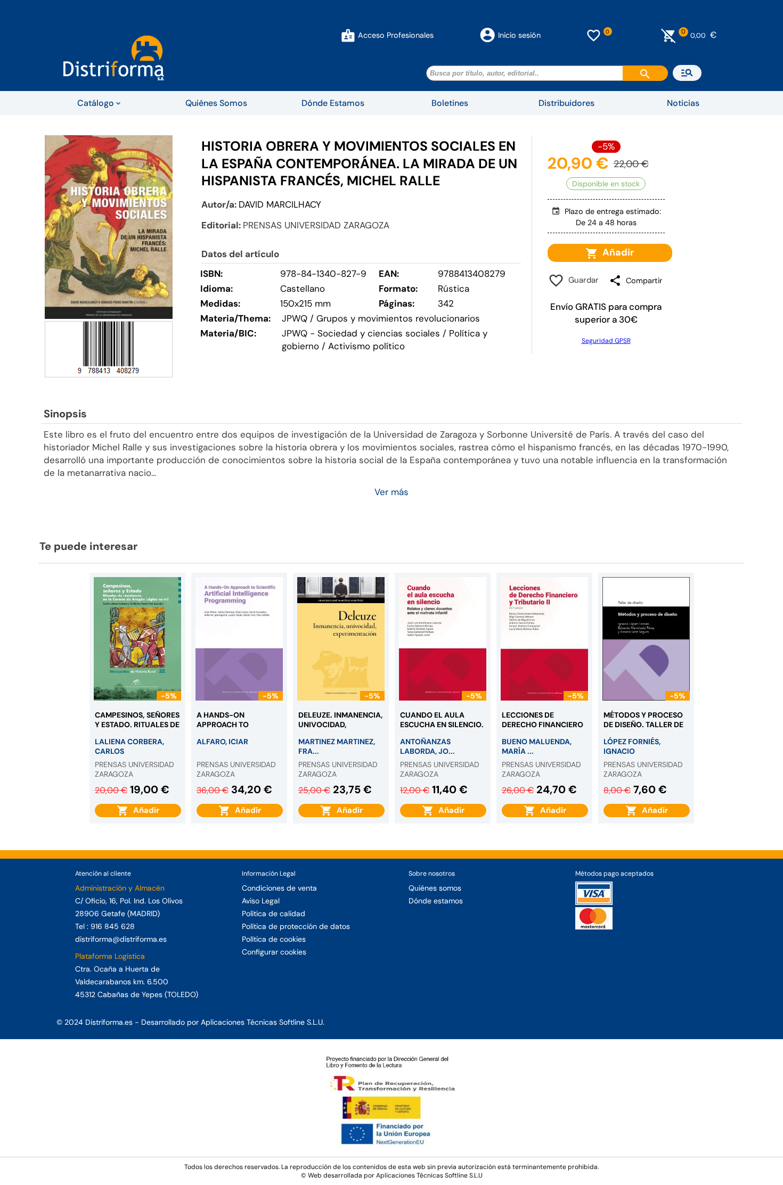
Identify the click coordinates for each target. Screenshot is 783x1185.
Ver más (391, 492)
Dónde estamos (436, 901)
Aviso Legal (261, 901)
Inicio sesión (519, 35)
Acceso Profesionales (396, 35)
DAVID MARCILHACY (280, 204)
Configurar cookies (274, 952)
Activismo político (366, 346)
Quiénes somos (435, 888)
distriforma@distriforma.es (121, 939)
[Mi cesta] (668, 35)
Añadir (616, 252)
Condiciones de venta (279, 888)
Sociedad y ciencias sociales (378, 333)
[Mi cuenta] (348, 35)
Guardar (581, 280)
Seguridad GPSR (606, 340)
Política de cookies (274, 939)
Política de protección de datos (296, 926)
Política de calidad (273, 913)
